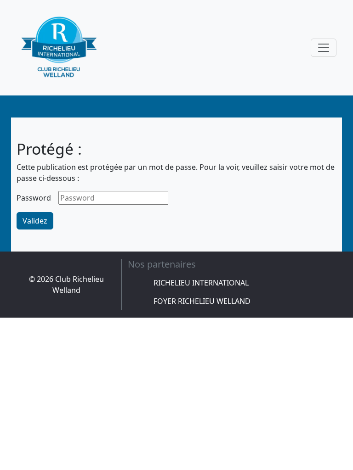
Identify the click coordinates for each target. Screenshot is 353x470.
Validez (35, 221)
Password (34, 198)
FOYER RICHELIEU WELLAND (202, 301)
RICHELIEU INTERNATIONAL (201, 283)
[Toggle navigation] (323, 48)
